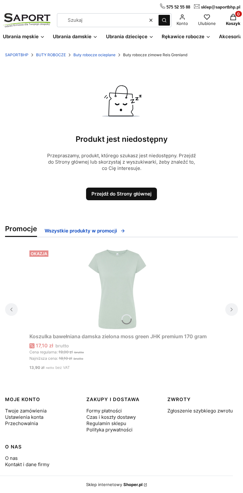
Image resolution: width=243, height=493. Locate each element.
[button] (164, 20)
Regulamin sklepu (106, 423)
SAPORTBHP (16, 54)
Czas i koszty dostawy (111, 417)
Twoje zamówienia (26, 411)
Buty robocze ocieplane (94, 54)
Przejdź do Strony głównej (121, 194)
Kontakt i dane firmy (27, 464)
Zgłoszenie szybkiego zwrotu (200, 411)
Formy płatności (104, 411)
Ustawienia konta (24, 417)
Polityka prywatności (109, 430)
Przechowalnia (21, 423)
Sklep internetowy (114, 484)
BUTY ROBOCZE (51, 54)
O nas (11, 458)
